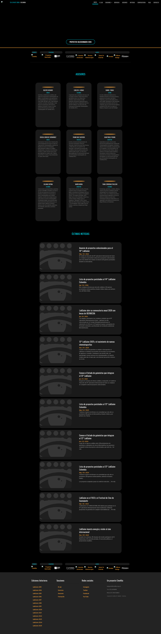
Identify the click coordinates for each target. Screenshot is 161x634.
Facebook (86, 593)
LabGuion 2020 (37, 609)
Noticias (132, 3)
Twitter (85, 590)
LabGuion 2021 (37, 613)
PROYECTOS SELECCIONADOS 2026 (80, 42)
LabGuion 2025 (37, 626)
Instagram (86, 587)
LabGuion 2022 (37, 616)
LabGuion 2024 (37, 622)
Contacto (156, 3)
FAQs (149, 3)
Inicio (95, 2)
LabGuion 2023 (37, 619)
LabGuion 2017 (37, 600)
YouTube (85, 596)
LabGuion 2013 (37, 587)
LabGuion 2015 (37, 593)
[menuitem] (95, 2)
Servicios (116, 3)
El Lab (101, 3)
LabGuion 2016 (37, 596)
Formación (61, 596)
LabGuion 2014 (37, 590)
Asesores (124, 3)
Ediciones (108, 3)
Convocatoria (142, 3)
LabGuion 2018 (37, 603)
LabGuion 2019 (37, 606)
